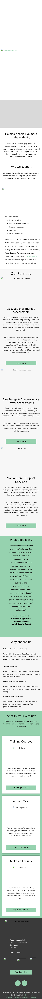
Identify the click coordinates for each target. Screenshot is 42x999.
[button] (39, 50)
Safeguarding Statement (28, 997)
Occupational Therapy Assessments (21, 310)
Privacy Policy (29, 995)
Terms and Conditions (13, 997)
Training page (32, 256)
